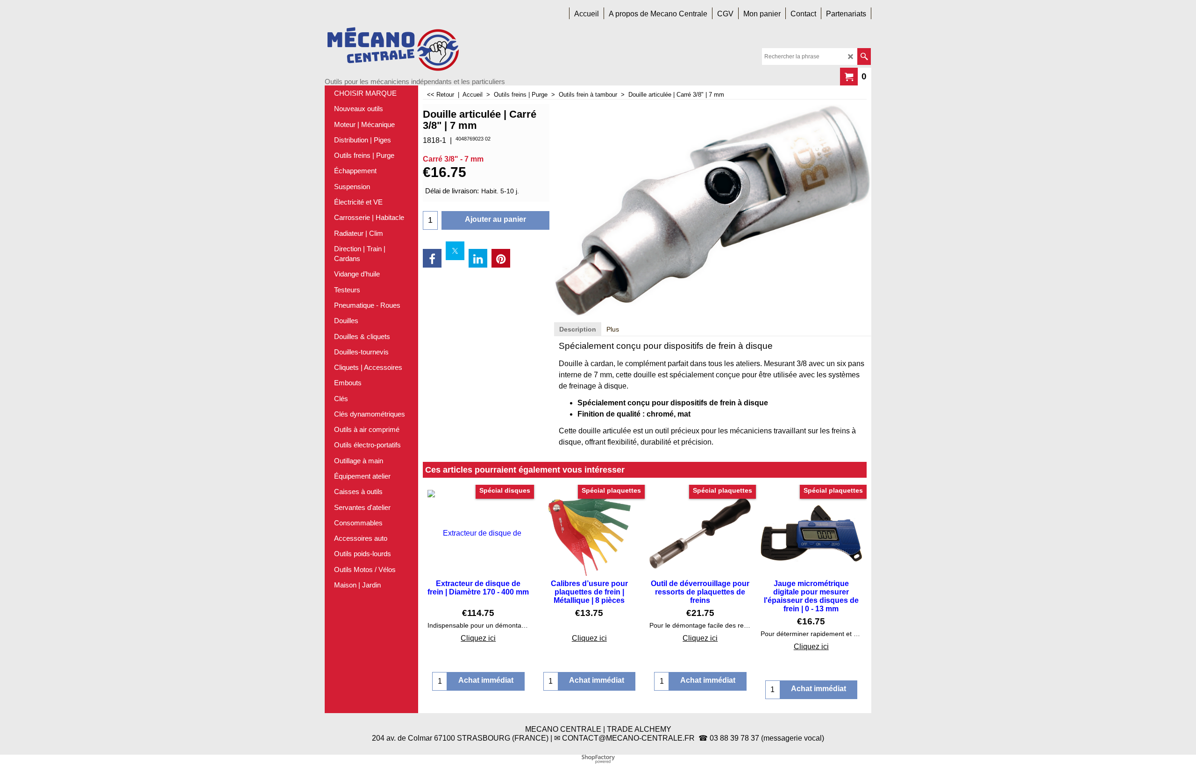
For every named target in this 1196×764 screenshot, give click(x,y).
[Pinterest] (500, 258)
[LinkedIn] (478, 258)
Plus (612, 329)
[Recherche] (864, 56)
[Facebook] (432, 258)
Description (577, 329)
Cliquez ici (478, 638)
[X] (455, 250)
